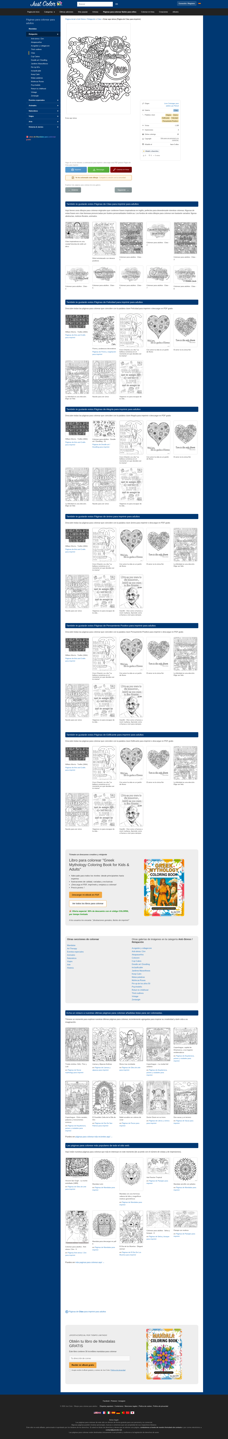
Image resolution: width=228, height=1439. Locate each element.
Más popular (83, 12)
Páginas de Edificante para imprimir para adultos (119, 734)
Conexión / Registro (187, 3)
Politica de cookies (145, 1406)
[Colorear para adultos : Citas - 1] (131, 254)
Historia (70, 968)
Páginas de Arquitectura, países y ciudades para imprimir (157, 1072)
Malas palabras (138, 977)
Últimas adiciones (66, 12)
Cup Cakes (136, 961)
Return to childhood (140, 990)
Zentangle (136, 1000)
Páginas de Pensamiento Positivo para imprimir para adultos (125, 625)
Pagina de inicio (33, 12)
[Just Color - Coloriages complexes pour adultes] (104, 1413)
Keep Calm (136, 974)
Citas (99, 19)
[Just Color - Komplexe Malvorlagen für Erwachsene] (118, 1413)
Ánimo (175, 115)
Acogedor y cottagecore (142, 948)
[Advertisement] (98, 140)
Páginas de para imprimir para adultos (87, 1312)
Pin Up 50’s (35, 67)
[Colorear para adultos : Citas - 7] (158, 282)
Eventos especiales (75, 952)
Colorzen (136, 958)
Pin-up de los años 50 (141, 984)
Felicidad (175, 118)
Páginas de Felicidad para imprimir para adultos (118, 302)
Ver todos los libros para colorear (87, 903)
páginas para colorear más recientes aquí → (94, 1137)
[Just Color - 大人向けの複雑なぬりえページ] (132, 1413)
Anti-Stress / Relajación (86, 19)
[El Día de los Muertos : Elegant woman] (131, 1243)
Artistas (95, 12)
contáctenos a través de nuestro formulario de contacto (161, 1427)
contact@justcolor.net (114, 1430)
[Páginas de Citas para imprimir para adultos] (66, 1312)
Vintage (135, 996)
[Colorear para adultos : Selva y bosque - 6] (158, 1227)
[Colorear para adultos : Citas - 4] (77, 283)
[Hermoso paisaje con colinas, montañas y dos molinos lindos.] (185, 1227)
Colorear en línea (147, 12)
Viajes (69, 961)
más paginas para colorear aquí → (89, 1262)
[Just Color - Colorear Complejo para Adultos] (113, 1413)
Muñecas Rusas (138, 980)
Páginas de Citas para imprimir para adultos (116, 204)
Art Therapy (72, 949)
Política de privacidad (118, 1370)
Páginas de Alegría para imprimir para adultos (117, 409)
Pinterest (114, 1401)
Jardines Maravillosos (141, 971)
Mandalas (71, 945)
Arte (69, 965)
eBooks (176, 12)
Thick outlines (138, 993)
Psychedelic (137, 987)
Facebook (106, 1401)
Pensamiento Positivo (170, 121)
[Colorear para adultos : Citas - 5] (104, 282)
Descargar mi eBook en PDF (85, 895)
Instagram (121, 1401)
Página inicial (70, 19)
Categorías (48, 12)
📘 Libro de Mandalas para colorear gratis (41, 138)
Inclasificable (137, 967)
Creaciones (163, 12)
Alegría (168, 115)
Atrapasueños (138, 955)
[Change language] (199, 3)
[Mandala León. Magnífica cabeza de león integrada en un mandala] (104, 1180)
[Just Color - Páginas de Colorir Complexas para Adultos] (123, 1413)
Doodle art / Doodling (141, 964)
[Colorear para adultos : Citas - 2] (158, 239)
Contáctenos (119, 1406)
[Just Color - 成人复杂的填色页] (127, 1413)
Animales (71, 955)
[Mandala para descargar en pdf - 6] (104, 1238)
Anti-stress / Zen (138, 951)
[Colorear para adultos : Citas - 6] (131, 282)
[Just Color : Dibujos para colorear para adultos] (47, 3)
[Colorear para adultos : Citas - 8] (185, 283)
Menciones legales (131, 1406)
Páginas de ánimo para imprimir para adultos (117, 516)
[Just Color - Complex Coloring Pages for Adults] (97, 1413)
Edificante (165, 118)
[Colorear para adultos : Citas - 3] (185, 254)
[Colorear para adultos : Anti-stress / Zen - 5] (77, 1243)
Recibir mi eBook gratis (83, 1365)
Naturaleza (71, 958)
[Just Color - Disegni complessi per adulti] (108, 1413)
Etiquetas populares (106, 1406)
